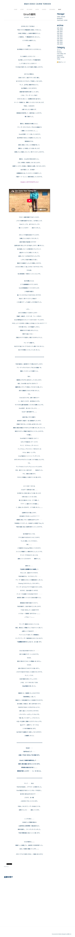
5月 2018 (59, 40)
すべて (59, 50)
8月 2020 (60, 28)
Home (15, 9)
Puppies (44, 9)
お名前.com (69, 934)
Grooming (52, 9)
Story (22, 9)
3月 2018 (59, 44)
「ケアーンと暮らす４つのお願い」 (29, 504)
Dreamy (59, 52)
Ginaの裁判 (29, 14)
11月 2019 (60, 30)
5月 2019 (59, 33)
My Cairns (29, 9)
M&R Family (60, 57)
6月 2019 (59, 31)
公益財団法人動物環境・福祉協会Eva (28, 826)
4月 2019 (59, 35)
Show (37, 9)
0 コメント (32, 17)
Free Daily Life (61, 53)
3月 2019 (59, 37)
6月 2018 (59, 38)
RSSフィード (62, 62)
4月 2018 (59, 42)
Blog (59, 9)
